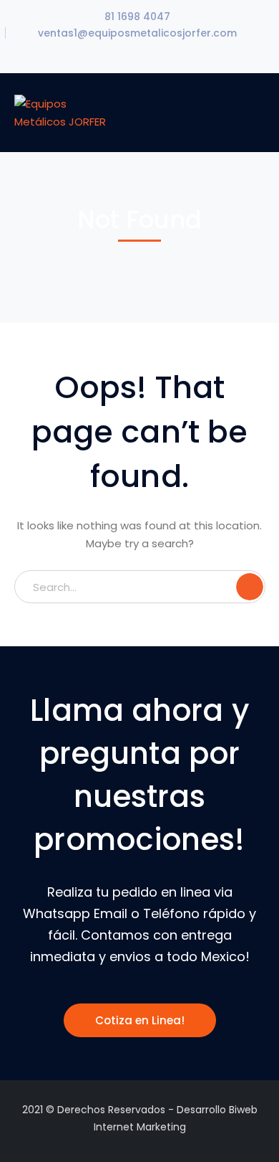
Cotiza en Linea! (140, 1020)
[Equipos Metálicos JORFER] (62, 111)
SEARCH (249, 586)
